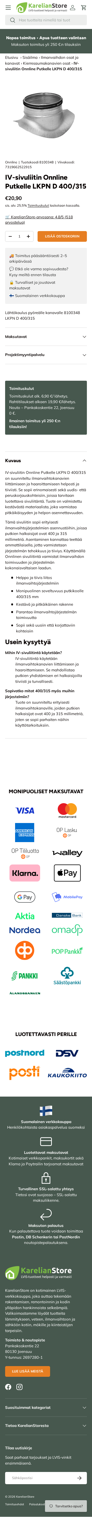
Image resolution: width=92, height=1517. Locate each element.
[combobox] (46, 20)
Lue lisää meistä (27, 1371)
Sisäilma (30, 57)
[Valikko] (8, 7)
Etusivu (11, 57)
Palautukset (37, 1504)
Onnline (11, 162)
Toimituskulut (38, 205)
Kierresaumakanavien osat (46, 63)
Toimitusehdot (14, 1504)
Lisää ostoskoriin (62, 236)
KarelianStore (25, 1496)
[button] (83, 7)
